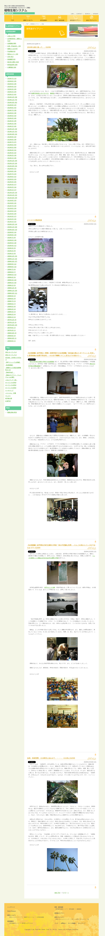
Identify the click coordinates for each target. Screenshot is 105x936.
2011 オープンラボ (11, 352)
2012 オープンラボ (11, 355)
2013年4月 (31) (11, 150)
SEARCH (87, 13)
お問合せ (63, 923)
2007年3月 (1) (11, 330)
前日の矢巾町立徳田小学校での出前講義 (42, 361)
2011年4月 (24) (11, 214)
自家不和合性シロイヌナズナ (40, 93)
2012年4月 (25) (11, 182)
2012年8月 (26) (11, 171)
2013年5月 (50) (11, 147)
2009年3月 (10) (11, 280)
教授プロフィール (29, 917)
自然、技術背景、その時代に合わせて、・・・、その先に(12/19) (51, 758)
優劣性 (52, 93)
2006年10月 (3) (11, 333)
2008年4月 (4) (11, 309)
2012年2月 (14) (11, 187)
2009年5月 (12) (11, 274)
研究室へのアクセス (27, 923)
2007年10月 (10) (12, 325)
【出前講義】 (9, 365)
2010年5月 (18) (11, 243)
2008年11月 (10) (12, 290)
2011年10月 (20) (12, 198)
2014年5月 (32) (11, 116)
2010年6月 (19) (11, 240)
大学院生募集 (40, 917)
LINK (72, 13)
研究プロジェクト (91, 18)
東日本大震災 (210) (13, 62)
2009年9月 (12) (11, 264)
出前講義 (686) (11, 43)
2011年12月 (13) (12, 192)
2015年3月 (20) (11, 89)
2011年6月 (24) (11, 208)
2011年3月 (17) (11, 216)
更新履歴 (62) (11, 59)
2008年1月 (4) (11, 317)
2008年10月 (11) (12, 293)
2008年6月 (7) (11, 304)
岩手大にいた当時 (49, 587)
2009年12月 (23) (12, 256)
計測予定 (8, 401)
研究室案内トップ (14, 923)
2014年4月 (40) (11, 118)
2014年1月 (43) (11, 126)
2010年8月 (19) (11, 235)
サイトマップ (81, 923)
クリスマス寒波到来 (34, 220)
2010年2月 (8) (11, 251)
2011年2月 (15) (11, 219)
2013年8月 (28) (11, 139)
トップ (12, 18)
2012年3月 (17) (11, 184)
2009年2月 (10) (11, 282)
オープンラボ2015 (10, 388)
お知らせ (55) (11, 36)
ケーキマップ (9, 390)
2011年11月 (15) (12, 195)
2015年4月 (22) (11, 86)
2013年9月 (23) (11, 137)
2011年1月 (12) (11, 221)
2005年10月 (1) (11, 338)
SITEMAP (95, 13)
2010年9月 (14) (11, 232)
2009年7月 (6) (11, 269)
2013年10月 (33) (12, 134)
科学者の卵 (8, 398)
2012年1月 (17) (11, 190)
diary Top (57, 892)
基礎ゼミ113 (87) (12, 49)
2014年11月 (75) (12, 100)
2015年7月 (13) (11, 78)
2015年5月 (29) (11, 84)
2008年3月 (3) (11, 312)
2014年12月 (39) (12, 97)
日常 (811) (10, 56)
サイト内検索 (71, 923)
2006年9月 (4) (11, 335)
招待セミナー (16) (12, 54)
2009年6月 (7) (11, 272)
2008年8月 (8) (11, 298)
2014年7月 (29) (11, 110)
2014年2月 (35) (11, 123)
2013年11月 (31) (12, 131)
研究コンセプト (28, 18)
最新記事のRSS (12, 412)
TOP (27, 24)
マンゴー (8, 396)
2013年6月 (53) (11, 145)
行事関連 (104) (11, 67)
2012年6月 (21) (11, 176)
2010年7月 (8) (11, 237)
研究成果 (71, 909)
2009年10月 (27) (12, 261)
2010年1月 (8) (11, 253)
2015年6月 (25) (11, 81)
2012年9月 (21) (11, 168)
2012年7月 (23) (11, 174)
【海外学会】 (10, 372)
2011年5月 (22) (11, 211)
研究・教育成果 (59, 18)
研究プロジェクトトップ (62, 919)
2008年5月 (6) (11, 306)
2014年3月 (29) (11, 121)
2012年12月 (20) (12, 161)
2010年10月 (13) (12, 229)
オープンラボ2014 (10, 385)
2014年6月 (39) (11, 113)
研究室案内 (44, 18)
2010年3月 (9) (11, 248)
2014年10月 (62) (12, 102)
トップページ (11, 907)
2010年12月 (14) (12, 224)
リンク (56, 923)
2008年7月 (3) (11, 301)
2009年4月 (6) (11, 277)
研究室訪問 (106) (12, 64)
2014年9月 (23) (11, 105)
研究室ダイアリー (75, 18)
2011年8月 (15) (11, 203)
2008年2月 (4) (11, 314)
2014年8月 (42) (11, 107)
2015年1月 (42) (11, 94)
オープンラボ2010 (10, 382)
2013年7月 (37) (11, 142)
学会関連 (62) (11, 51)
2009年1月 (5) (11, 285)
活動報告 (78, 909)
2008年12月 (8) (11, 288)
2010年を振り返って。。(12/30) (39, 47)
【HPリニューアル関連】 (13, 362)
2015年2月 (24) (11, 92)
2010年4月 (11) (11, 245)
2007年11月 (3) (11, 322)
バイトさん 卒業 (10, 393)
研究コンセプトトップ (15, 917)
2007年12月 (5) (11, 320)
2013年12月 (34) (12, 129)
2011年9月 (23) (11, 200)
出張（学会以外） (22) (14, 46)
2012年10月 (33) (12, 166)
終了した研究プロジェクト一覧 (80, 919)
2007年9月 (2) (11, 327)
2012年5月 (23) (11, 179)
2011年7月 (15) (11, 206)
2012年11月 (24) (12, 163)
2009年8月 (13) (11, 267)
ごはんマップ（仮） (11, 380)
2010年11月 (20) (12, 227)
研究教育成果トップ (61, 909)
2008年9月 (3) (11, 296)
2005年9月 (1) (11, 341)
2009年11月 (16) (12, 259)
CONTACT (79, 13)
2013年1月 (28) (11, 158)
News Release (11, 911)
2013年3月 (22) (11, 153)
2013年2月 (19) (11, 155)
